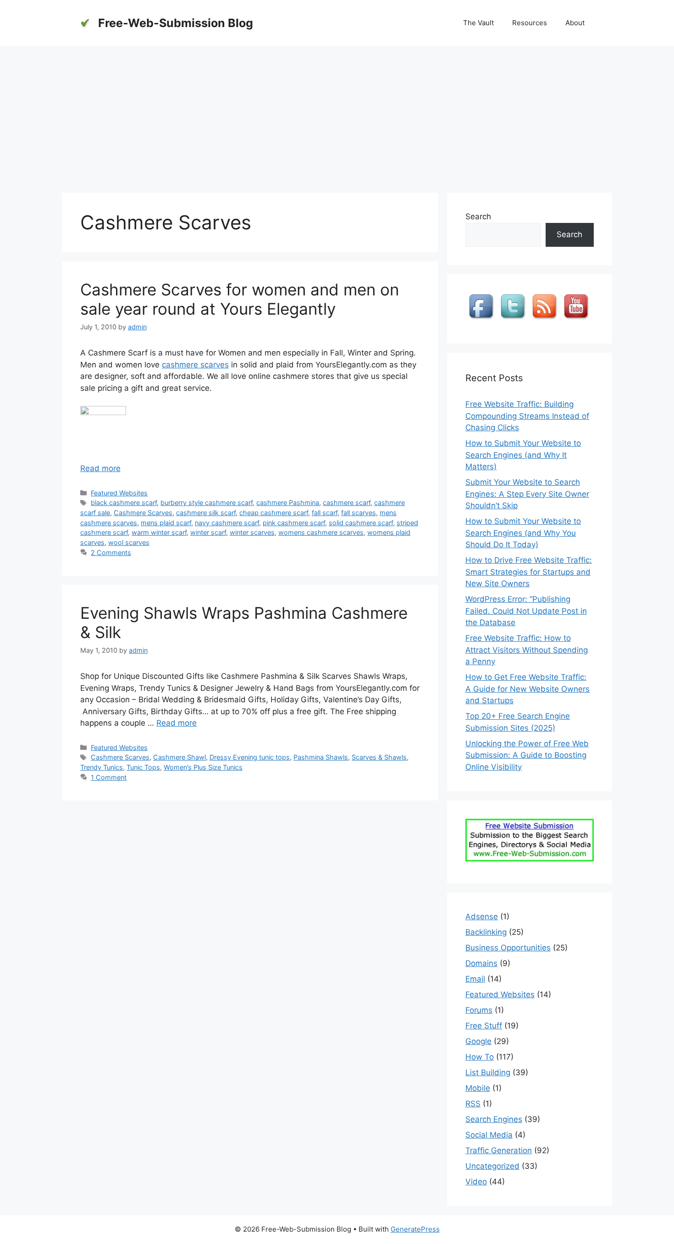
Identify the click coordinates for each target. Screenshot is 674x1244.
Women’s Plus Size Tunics (203, 767)
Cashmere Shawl (179, 757)
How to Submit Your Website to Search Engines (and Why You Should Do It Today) (523, 532)
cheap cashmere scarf (273, 512)
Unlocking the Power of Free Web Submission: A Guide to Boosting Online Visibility (527, 755)
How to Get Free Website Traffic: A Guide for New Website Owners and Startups (527, 688)
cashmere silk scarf (206, 512)
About (575, 22)
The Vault (478, 22)
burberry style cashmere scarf (206, 502)
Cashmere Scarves (143, 512)
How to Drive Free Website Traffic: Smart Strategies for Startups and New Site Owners (528, 571)
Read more (100, 468)
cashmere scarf (346, 502)
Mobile (477, 1088)
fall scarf (324, 512)
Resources (529, 22)
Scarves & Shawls (379, 757)
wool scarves (128, 542)
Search (478, 216)
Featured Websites (119, 493)
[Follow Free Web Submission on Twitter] (514, 319)
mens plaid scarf (166, 523)
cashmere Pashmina (287, 502)
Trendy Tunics (101, 767)
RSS (473, 1103)
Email (475, 978)
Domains (481, 963)
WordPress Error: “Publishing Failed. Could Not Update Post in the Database (526, 610)
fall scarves (358, 512)
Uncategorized (492, 1166)
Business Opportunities (508, 947)
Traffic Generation (498, 1150)
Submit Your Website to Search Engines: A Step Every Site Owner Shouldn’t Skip (527, 494)
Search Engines (493, 1119)
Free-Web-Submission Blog (175, 23)
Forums (478, 1010)
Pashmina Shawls (320, 757)
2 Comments (111, 552)
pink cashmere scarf (294, 523)
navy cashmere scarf (227, 523)
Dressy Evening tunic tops (250, 757)
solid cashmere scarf (361, 523)
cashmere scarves (195, 364)
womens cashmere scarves (321, 532)
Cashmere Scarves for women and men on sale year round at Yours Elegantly (239, 299)
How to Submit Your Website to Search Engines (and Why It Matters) (523, 455)
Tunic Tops (143, 767)
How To (479, 1056)
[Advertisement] (337, 114)
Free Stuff (483, 1025)
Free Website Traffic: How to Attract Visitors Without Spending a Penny (526, 649)
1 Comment (109, 777)
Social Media (489, 1134)
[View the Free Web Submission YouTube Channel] (577, 319)
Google (478, 1041)
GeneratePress (415, 1229)
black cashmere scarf (124, 502)
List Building (487, 1072)
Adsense (481, 916)
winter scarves (252, 532)
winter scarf (208, 532)
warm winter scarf (159, 532)
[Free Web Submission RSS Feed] (545, 319)
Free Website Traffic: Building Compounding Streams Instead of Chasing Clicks (527, 416)
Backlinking (486, 932)
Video (476, 1181)
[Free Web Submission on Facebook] (482, 319)
